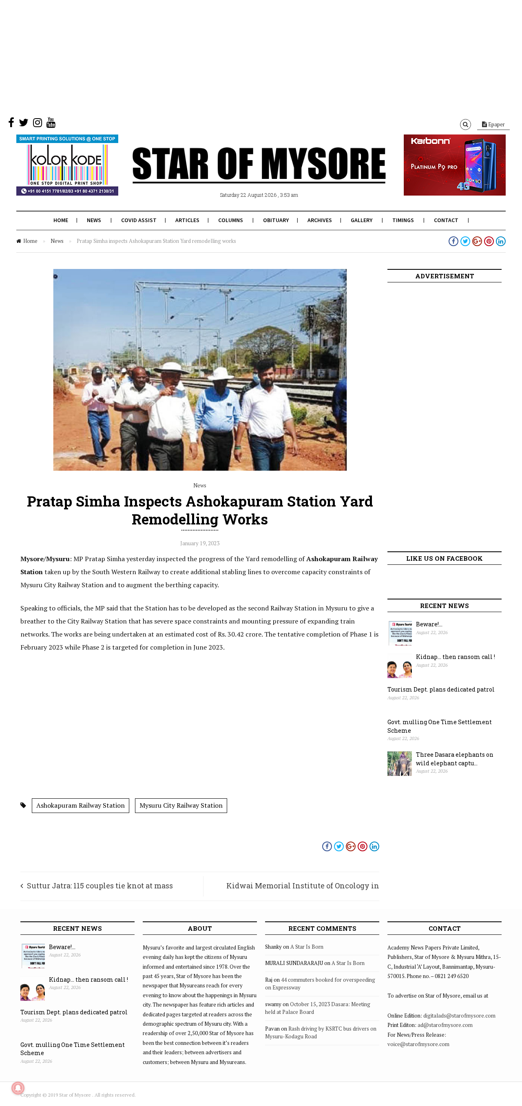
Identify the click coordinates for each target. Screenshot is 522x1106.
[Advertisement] (244, 57)
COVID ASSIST (139, 220)
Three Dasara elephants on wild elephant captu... (454, 759)
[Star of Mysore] (240, 174)
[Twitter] (24, 124)
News (94, 220)
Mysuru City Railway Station (181, 805)
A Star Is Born (306, 946)
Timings (403, 220)
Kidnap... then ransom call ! (455, 657)
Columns (230, 220)
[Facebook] (11, 124)
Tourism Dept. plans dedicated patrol (441, 689)
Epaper (496, 124)
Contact (446, 220)
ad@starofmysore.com (445, 1025)
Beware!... (429, 624)
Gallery (361, 220)
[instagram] (37, 124)
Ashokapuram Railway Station (80, 805)
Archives (319, 220)
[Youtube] (50, 124)
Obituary (276, 220)
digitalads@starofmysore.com (459, 1015)
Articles (187, 220)
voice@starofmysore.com (418, 1044)
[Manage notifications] (17, 1088)
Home (60, 220)
